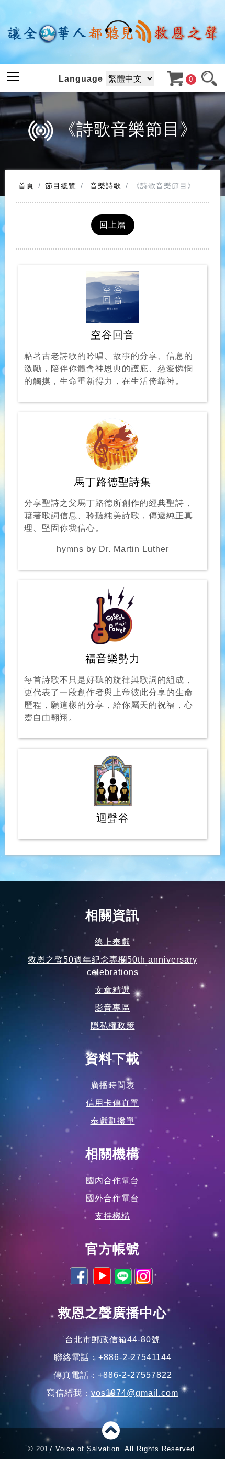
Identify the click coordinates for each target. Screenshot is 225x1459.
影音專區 (112, 1007)
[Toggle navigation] (13, 76)
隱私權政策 (113, 1025)
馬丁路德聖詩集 (108, 514)
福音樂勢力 (108, 687)
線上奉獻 (112, 941)
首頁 (26, 186)
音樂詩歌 (105, 186)
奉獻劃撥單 (113, 1120)
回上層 (112, 224)
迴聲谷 (112, 818)
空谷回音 (108, 357)
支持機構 (112, 1216)
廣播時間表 (113, 1085)
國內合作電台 (112, 1180)
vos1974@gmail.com (134, 1392)
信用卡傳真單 (112, 1103)
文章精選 (112, 990)
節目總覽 (60, 186)
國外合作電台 (112, 1198)
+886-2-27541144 (135, 1357)
